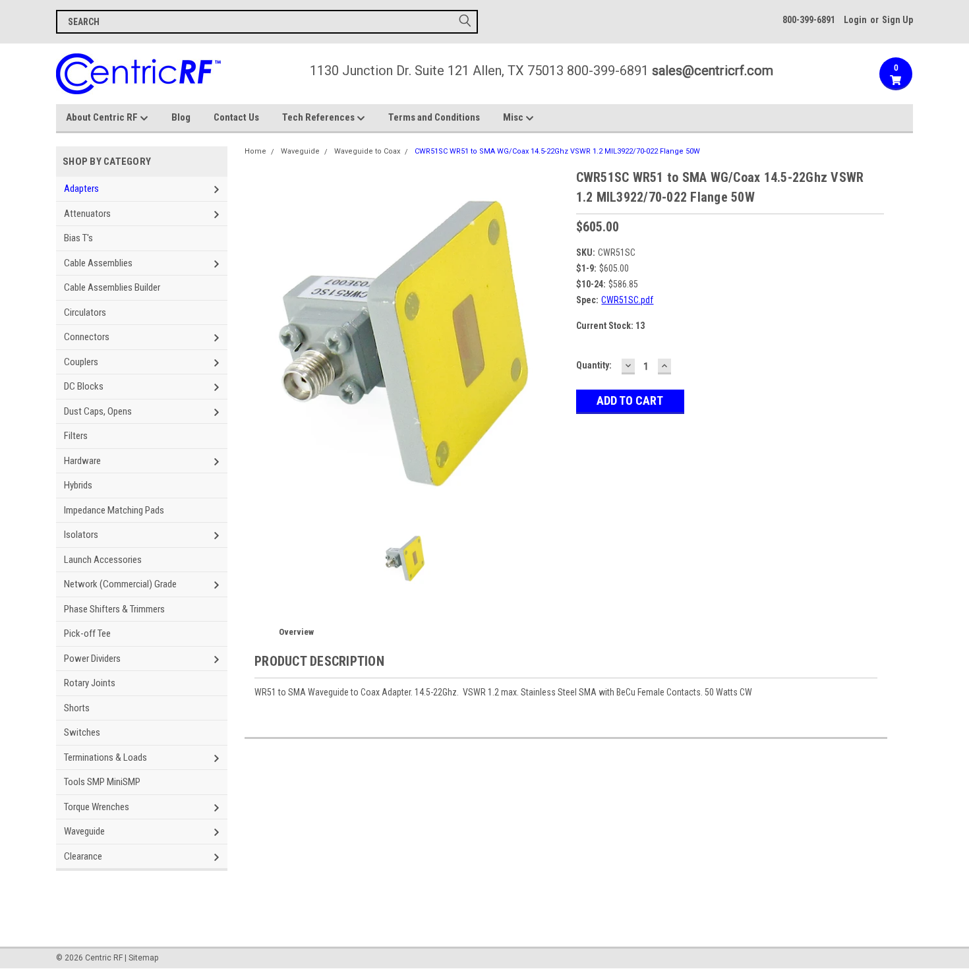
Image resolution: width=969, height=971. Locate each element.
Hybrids (78, 485)
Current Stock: (610, 325)
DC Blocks (83, 386)
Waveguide (84, 831)
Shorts (77, 708)
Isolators (81, 535)
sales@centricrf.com (712, 70)
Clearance (83, 856)
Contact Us (236, 117)
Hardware (82, 461)
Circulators (85, 312)
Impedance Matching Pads (114, 510)
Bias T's (78, 238)
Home (255, 151)
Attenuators (87, 214)
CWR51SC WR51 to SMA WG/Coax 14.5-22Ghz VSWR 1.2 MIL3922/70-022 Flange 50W (557, 151)
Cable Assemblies (98, 263)
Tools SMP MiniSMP (102, 782)
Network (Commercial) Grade (120, 584)
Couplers (81, 362)
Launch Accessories (103, 560)
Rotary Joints (89, 683)
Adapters (81, 188)
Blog (181, 117)
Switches (82, 732)
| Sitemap (141, 957)
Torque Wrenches (96, 807)
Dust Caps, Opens (98, 411)
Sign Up (897, 20)
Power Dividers (92, 658)
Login (855, 20)
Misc (514, 117)
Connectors (86, 337)
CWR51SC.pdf (627, 300)
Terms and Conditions (434, 117)
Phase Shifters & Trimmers (114, 609)
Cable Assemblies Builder (112, 287)
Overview (296, 632)
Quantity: (594, 365)
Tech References (319, 117)
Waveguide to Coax (367, 151)
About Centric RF (103, 117)
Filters (76, 436)
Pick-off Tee (87, 633)
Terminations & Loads (105, 757)
